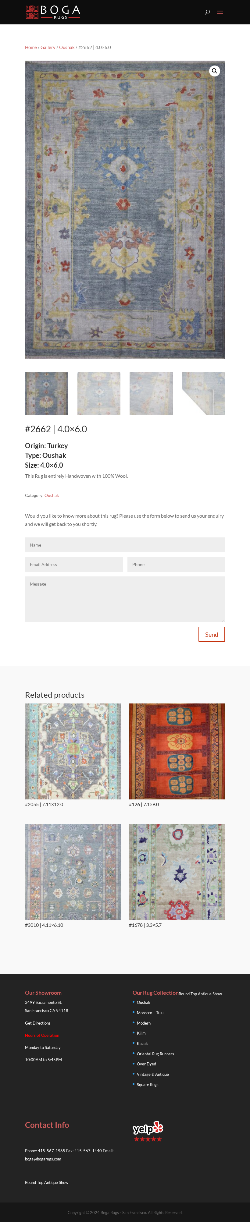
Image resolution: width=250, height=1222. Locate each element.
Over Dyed (146, 1063)
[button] (214, 71)
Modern (144, 1023)
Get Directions (38, 1023)
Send (211, 634)
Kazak (142, 1043)
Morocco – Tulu (150, 1012)
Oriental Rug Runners (155, 1053)
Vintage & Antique (153, 1074)
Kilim (141, 1033)
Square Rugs (148, 1084)
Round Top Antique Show (200, 993)
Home (31, 47)
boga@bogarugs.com (43, 1158)
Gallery (48, 47)
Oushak (67, 47)
